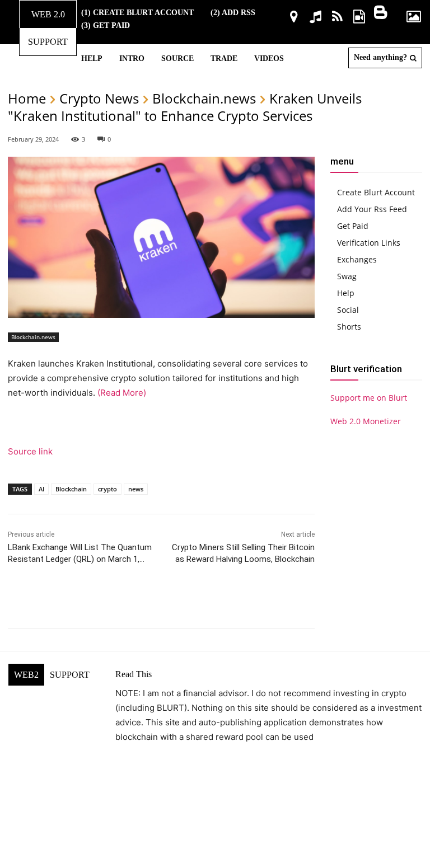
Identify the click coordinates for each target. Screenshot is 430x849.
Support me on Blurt (368, 397)
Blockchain (71, 489)
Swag (347, 276)
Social (348, 309)
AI (41, 489)
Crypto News (99, 98)
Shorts (349, 326)
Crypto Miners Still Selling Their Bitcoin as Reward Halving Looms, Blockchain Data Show (243, 559)
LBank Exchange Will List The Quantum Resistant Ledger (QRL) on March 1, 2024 (80, 559)
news (135, 489)
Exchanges (357, 259)
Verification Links (368, 242)
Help (345, 293)
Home (27, 98)
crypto (107, 489)
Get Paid (352, 226)
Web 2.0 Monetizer (365, 421)
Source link (30, 451)
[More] (288, 600)
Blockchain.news (204, 98)
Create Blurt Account (376, 192)
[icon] (294, 18)
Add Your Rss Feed (372, 209)
